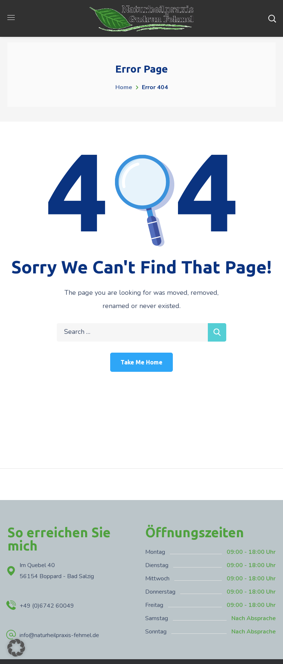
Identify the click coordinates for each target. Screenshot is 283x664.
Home (123, 87)
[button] (16, 648)
